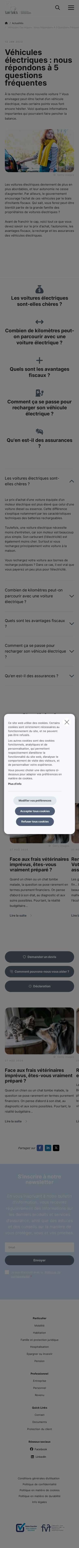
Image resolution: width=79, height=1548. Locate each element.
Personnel (39, 1387)
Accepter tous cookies (35, 811)
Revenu (39, 1395)
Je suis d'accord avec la (35, 1274)
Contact (40, 1414)
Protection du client (39, 1429)
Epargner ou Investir (39, 1353)
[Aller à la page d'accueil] (24, 7)
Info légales (39, 1502)
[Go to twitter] (57, 1148)
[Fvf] (53, 1529)
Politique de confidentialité (40, 1484)
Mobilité (39, 1325)
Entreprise (39, 1380)
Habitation (39, 1332)
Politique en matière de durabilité (40, 1496)
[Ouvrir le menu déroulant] (70, 7)
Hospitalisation (39, 1346)
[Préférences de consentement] (16, 1540)
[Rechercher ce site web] (57, 7)
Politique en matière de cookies (40, 1490)
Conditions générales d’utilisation (39, 1478)
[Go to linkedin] (49, 1148)
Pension (39, 1361)
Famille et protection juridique (40, 1339)
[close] (67, 722)
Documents (39, 1422)
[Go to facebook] (41, 1148)
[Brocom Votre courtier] (26, 1529)
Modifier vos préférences (35, 800)
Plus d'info (14, 783)
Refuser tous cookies (35, 821)
